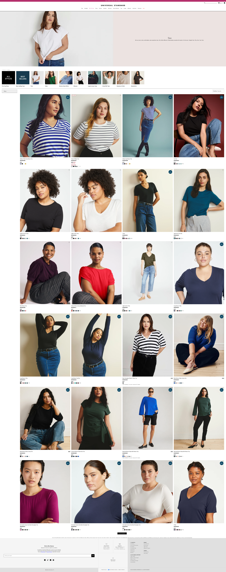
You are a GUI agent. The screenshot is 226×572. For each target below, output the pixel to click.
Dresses (100, 8)
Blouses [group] (75, 86)
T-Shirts (8, 69)
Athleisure (129, 8)
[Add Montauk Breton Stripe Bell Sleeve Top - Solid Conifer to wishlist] (223, 388)
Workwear (110, 8)
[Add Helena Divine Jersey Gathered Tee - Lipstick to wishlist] (120, 242)
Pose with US (146, 543)
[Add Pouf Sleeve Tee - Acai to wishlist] (69, 242)
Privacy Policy (43, 551)
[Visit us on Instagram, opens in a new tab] (50, 560)
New (82, 8)
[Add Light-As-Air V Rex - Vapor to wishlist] (120, 170)
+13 (182, 163)
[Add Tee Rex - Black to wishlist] (223, 95)
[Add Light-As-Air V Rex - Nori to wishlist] (172, 242)
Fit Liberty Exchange (134, 560)
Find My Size (146, 551)
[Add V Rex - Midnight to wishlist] (223, 461)
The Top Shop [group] (5, 86)
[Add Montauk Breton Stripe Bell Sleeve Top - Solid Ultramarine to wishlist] (172, 388)
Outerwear (139, 8)
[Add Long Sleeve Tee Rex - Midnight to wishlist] (120, 314)
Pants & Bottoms (116, 8)
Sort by (217, 91)
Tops (121, 8)
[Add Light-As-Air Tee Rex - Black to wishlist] (69, 170)
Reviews (132, 552)
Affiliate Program (147, 548)
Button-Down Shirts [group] (64, 86)
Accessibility (133, 562)
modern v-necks (109, 537)
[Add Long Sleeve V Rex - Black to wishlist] (69, 314)
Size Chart (146, 553)
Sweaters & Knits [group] (121, 86)
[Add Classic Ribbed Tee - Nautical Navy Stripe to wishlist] (120, 95)
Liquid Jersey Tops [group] (92, 86)
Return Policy (133, 559)
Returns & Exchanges (135, 557)
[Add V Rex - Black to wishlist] (172, 170)
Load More (122, 533)
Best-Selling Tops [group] (20, 86)
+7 (131, 456)
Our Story (132, 543)
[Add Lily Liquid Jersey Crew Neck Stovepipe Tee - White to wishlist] (172, 461)
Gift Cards (146, 546)
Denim (96, 8)
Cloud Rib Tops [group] (106, 86)
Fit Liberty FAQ (133, 548)
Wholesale (132, 551)
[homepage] (113, 5)
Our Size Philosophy (134, 545)
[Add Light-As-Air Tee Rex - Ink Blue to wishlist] (223, 170)
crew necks (103, 537)
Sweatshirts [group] (134, 86)
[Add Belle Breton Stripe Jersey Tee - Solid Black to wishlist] (69, 388)
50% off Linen (91, 8)
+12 (80, 382)
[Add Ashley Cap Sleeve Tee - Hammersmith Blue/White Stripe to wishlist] (172, 95)
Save (144, 8)
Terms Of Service (121, 569)
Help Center (133, 556)
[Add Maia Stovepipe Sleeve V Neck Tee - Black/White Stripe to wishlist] (172, 314)
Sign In (221, 2)
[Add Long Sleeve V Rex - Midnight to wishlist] (223, 242)
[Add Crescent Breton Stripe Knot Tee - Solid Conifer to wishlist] (120, 388)
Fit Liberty (132, 546)
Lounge (125, 8)
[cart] (224, 2)
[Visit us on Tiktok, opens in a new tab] (47, 560)
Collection (4, 69)
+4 (80, 238)
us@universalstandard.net (119, 547)
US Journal (132, 549)
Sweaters (105, 8)
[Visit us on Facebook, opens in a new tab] (45, 560)
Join (93, 555)
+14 (131, 238)
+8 (182, 382)
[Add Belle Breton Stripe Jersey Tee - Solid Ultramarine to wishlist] (223, 314)
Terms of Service (49, 551)
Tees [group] (32, 86)
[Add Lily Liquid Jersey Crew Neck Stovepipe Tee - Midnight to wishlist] (120, 461)
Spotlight (86, 8)
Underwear (134, 8)
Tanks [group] (46, 86)
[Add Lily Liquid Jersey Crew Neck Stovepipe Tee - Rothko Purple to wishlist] (69, 461)
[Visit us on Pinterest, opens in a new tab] (53, 560)
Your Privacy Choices (113, 569)
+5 (28, 238)
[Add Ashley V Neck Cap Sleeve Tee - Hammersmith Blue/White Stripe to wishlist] (69, 95)
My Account (146, 545)
